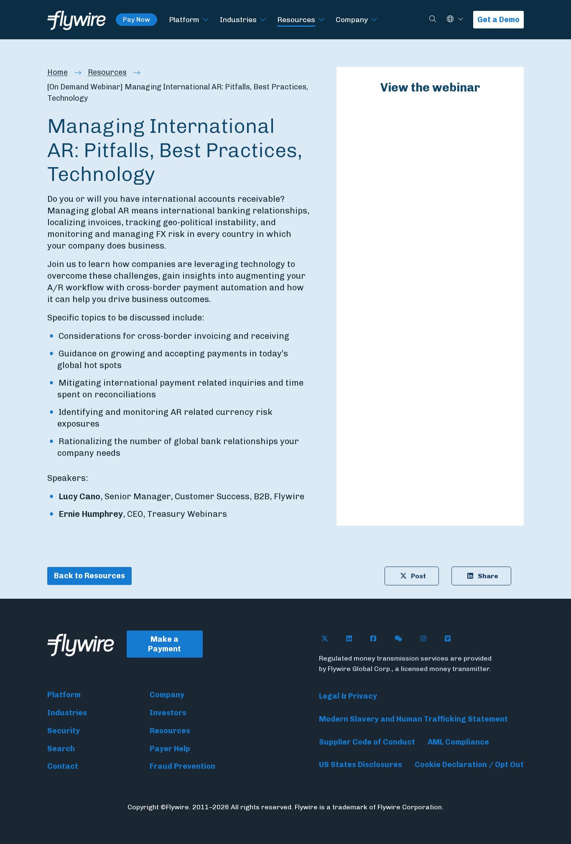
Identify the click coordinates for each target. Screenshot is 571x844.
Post (418, 576)
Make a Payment (164, 644)
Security (63, 730)
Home (57, 72)
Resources (296, 19)
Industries (238, 19)
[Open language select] (460, 19)
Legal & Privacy (348, 696)
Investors (168, 712)
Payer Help (170, 748)
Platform (184, 19)
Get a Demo (498, 19)
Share (488, 576)
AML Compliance (458, 742)
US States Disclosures (360, 764)
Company (352, 19)
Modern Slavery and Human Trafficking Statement (413, 719)
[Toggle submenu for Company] (374, 20)
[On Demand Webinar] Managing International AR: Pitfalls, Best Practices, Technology (177, 92)
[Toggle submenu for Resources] (321, 20)
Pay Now (136, 19)
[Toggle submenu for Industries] (263, 20)
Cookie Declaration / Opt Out (469, 764)
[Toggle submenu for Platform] (205, 20)
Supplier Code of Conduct (367, 742)
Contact (62, 766)
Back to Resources (89, 575)
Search (61, 748)
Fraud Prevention (182, 766)
